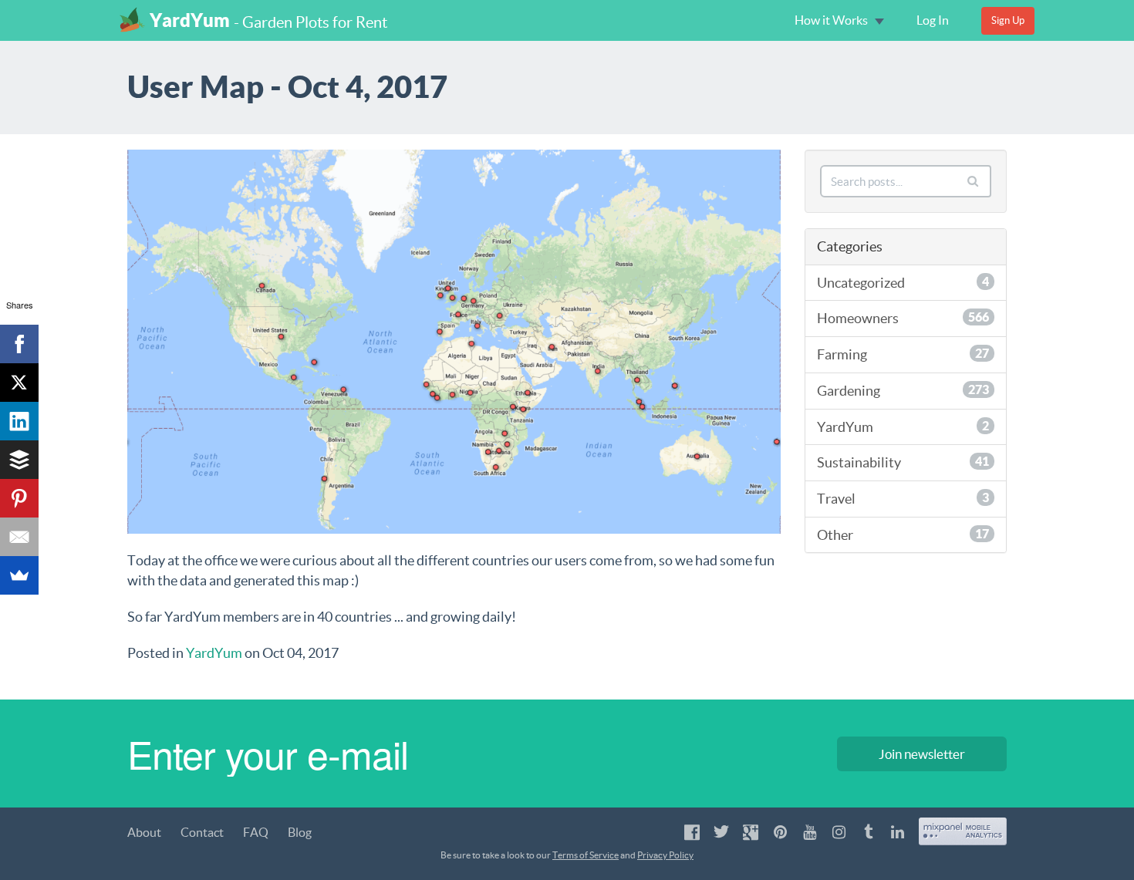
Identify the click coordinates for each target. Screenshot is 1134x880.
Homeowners (903, 318)
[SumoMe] (19, 575)
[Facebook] (19, 344)
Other (903, 535)
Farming (903, 354)
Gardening (903, 391)
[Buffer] (19, 459)
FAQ (255, 832)
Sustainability (903, 462)
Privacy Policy (665, 855)
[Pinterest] (19, 498)
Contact (202, 832)
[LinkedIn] (19, 421)
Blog (300, 832)
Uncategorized (903, 283)
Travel (903, 499)
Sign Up (1007, 20)
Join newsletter (922, 754)
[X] (19, 382)
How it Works (832, 20)
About (144, 832)
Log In (932, 20)
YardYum (190, 20)
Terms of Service (585, 855)
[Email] (19, 537)
